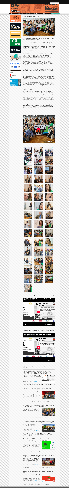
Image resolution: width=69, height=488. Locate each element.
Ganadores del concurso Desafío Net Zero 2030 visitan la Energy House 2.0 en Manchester (38, 389)
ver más (35, 381)
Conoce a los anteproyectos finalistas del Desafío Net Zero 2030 (38, 472)
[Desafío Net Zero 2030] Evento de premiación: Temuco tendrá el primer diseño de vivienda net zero (38, 439)
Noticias (36, 13)
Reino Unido (52, 434)
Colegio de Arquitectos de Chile (28, 40)
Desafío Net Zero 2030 (40, 385)
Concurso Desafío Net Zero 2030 (28, 401)
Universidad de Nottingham (27, 435)
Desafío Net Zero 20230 (40, 484)
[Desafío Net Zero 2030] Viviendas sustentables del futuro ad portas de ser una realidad (38, 456)
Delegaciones (20, 13)
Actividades (45, 13)
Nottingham (47, 434)
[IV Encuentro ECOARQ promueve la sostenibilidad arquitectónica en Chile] (39, 27)
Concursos (48, 384)
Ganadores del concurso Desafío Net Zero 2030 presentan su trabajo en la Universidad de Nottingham (38, 406)
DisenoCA (58, 487)
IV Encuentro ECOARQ (50, 366)
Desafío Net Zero (33, 366)
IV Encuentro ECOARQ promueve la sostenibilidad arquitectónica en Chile (40, 38)
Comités (28, 13)
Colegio (11, 13)
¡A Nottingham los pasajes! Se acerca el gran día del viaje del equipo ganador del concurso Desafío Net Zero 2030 (38, 422)
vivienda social (47, 484)
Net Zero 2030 (25, 367)
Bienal (52, 13)
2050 (50, 483)
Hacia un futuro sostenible (41, 366)
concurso (51, 400)
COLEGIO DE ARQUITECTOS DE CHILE (17, 487)
